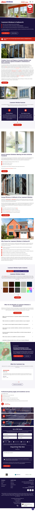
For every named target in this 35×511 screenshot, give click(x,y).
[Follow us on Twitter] (28, 490)
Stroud (22, 353)
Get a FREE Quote (5, 33)
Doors (2, 483)
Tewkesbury (19, 353)
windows (20, 70)
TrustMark (22, 75)
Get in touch (5, 82)
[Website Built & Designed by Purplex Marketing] (17, 505)
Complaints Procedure (17, 503)
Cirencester (31, 353)
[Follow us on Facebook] (30, 490)
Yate (27, 353)
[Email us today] (30, 2)
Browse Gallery (14, 33)
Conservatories (3, 484)
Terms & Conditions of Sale (17, 502)
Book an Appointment (18, 356)
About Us (12, 481)
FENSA (18, 75)
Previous (2, 92)
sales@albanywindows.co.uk (29, 487)
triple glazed (14, 199)
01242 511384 (24, 2)
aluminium (17, 67)
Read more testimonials (17, 384)
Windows (2, 481)
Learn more (27, 356)
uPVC (6, 66)
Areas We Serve (13, 484)
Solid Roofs (3, 486)
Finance (12, 486)
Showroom (12, 483)
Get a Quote (17, 297)
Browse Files (17, 449)
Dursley (25, 353)
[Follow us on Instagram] (33, 490)
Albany (5, 276)
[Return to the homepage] (7, 2)
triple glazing (14, 70)
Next (33, 92)
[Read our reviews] (30, 8)
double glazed (8, 199)
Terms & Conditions (17, 499)
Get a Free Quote (17, 312)
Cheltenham (18, 352)
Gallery (12, 487)
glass (17, 208)
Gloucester (15, 353)
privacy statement (22, 463)
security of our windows (9, 168)
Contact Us (4, 171)
